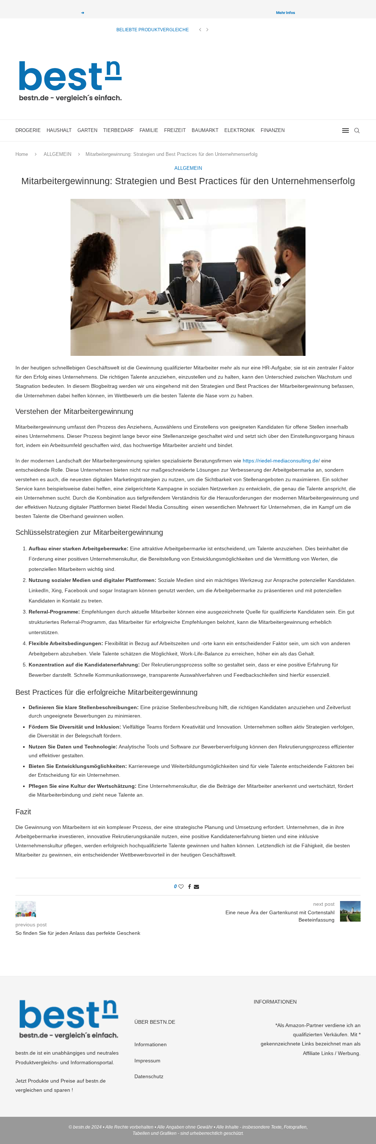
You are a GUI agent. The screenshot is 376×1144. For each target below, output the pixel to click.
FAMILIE (149, 130)
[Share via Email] (196, 887)
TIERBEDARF (118, 130)
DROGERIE (28, 130)
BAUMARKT (205, 130)
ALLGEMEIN (57, 154)
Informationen (150, 1044)
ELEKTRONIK (239, 130)
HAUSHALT (59, 130)
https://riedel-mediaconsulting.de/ (281, 461)
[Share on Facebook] (189, 887)
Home (21, 154)
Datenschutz (148, 1076)
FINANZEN (273, 130)
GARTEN (87, 130)
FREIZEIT (175, 130)
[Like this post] (181, 887)
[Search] (357, 130)
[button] (200, 30)
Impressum (147, 1060)
